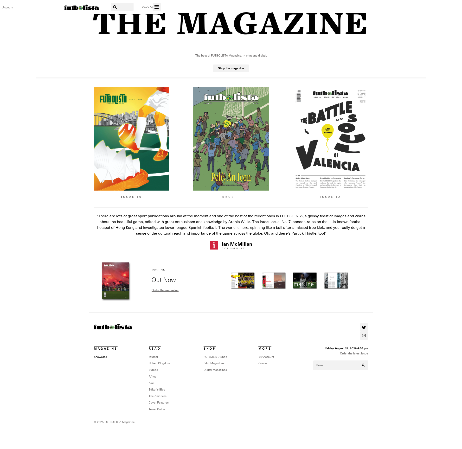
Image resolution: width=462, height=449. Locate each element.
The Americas (158, 396)
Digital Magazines (215, 370)
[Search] (363, 365)
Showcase (100, 357)
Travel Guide (157, 409)
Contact (263, 363)
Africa (152, 376)
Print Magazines (214, 363)
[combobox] (122, 7)
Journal (153, 357)
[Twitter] (364, 327)
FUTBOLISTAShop (215, 357)
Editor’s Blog (157, 389)
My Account (266, 357)
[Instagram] (364, 336)
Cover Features (159, 402)
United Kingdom (159, 363)
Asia (151, 383)
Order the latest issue (354, 353)
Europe (153, 370)
